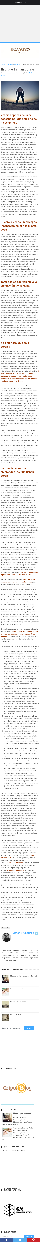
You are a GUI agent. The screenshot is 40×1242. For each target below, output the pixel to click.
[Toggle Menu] (3, 2)
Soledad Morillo (20, 1117)
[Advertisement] (20, 21)
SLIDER (17, 65)
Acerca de (5, 928)
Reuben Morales (21, 1130)
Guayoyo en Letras (20, 3)
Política (10, 65)
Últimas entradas (16, 928)
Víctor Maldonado (8, 73)
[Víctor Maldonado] (6, 941)
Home (3, 65)
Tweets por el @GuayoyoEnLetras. (13, 1150)
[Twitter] (36, 933)
